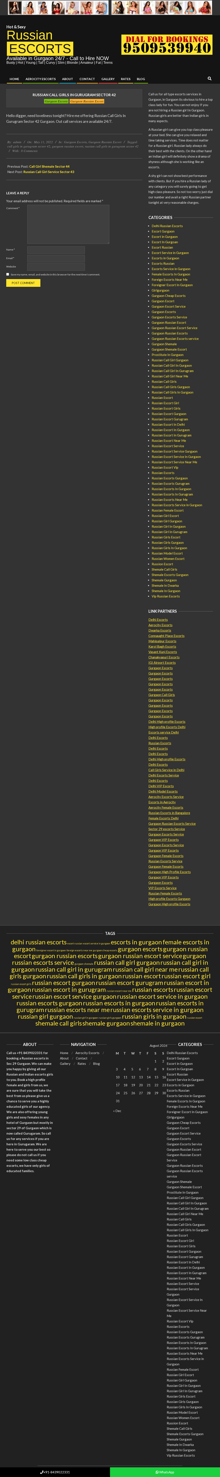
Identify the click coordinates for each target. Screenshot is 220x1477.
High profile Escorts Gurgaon (169, 899)
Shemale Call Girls (164, 569)
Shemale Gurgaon (164, 580)
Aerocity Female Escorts (165, 807)
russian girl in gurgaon (86, 1017)
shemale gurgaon (106, 1023)
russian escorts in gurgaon (119, 1003)
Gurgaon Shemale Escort (169, 349)
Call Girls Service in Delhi (166, 770)
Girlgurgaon (160, 290)
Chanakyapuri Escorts (164, 657)
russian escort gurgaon (63, 982)
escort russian (74, 943)
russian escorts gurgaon (49, 1003)
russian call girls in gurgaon (84, 976)
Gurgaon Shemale (164, 344)
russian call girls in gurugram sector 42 (112, 146)
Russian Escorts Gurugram (170, 483)
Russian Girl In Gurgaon (169, 526)
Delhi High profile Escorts (166, 721)
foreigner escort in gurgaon (51, 950)
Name (10, 249)
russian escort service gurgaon (74, 996)
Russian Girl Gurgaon (167, 521)
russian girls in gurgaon (154, 1016)
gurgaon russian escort (67, 146)
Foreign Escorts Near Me (170, 279)
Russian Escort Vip (165, 467)
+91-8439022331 (56, 1472)
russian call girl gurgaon (127, 962)
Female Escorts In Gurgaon (171, 274)
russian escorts (152, 989)
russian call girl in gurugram (73, 969)
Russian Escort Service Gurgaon (174, 451)
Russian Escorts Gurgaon (170, 478)
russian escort (141, 976)
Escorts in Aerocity (162, 802)
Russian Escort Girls (166, 408)
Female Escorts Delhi (163, 818)
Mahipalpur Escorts (162, 641)
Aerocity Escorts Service (166, 797)
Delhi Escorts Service (163, 775)
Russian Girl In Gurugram (169, 532)
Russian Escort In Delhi (168, 424)
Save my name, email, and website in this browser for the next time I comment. (55, 274)
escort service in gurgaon (96, 943)
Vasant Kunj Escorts (162, 652)
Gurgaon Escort (163, 301)
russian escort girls (21, 984)
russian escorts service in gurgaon (157, 1009)
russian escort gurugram (129, 982)
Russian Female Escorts (165, 893)
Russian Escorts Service (165, 861)
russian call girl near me (145, 969)
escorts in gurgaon (136, 942)
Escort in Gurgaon (165, 237)
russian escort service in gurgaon (162, 996)
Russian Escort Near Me (169, 440)
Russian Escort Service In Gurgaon (176, 457)
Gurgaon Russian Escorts (170, 333)
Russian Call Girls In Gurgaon (172, 392)
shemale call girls (58, 1023)
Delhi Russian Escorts (167, 226)
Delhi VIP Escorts (161, 786)
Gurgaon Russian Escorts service (175, 338)
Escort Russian (162, 247)
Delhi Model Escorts (163, 791)
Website (11, 266)
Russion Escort (162, 564)
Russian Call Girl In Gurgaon (172, 365)
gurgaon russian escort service (140, 955)
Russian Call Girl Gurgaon (170, 360)
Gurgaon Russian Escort (86, 101)
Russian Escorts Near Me (170, 499)
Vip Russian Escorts (166, 596)
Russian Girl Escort (165, 516)
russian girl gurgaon (45, 1016)
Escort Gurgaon (163, 231)
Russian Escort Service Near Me (174, 462)
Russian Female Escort (168, 510)
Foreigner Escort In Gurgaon (172, 285)
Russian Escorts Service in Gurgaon (177, 505)
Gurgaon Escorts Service (169, 317)
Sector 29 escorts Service (166, 829)
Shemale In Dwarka (165, 585)
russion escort (194, 1017)
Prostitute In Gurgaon (167, 355)
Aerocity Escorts (160, 625)
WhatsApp (166, 1472)
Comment (13, 208)
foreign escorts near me (79, 950)
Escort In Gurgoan (165, 242)
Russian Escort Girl (165, 403)
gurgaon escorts (140, 949)
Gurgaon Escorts (56, 101)
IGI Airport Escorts (162, 662)
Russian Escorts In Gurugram (172, 494)
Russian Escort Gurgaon (169, 414)
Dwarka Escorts (159, 630)
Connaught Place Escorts (166, 636)
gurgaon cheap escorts (105, 950)
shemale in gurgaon (158, 1023)
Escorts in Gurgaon (165, 258)
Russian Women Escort (168, 559)
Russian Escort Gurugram (170, 419)
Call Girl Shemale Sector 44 (49, 166)
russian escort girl (186, 976)
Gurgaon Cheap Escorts (169, 296)
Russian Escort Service (168, 446)
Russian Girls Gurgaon (168, 542)
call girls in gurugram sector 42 (28, 146)
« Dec (117, 1111)
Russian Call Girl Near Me (170, 376)
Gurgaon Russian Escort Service (174, 328)
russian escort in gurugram (69, 989)
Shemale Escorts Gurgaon (170, 575)
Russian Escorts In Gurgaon (171, 489)
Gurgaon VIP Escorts (163, 840)
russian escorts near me (77, 1009)
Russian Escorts (163, 473)
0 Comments (29, 151)
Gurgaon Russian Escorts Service (172, 823)
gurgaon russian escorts (65, 955)
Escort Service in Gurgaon (170, 253)
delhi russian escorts (39, 942)
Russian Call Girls (164, 381)
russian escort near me (119, 990)
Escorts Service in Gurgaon (171, 269)
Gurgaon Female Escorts (165, 856)
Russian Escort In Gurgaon (171, 430)
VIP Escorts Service (162, 888)
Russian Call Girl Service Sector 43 (48, 172)
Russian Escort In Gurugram (171, 435)
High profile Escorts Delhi (166, 727)
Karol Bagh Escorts (162, 646)
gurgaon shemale (84, 963)
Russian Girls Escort (166, 537)
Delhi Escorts (158, 619)
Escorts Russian (163, 263)
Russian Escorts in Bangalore (169, 813)
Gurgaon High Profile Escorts (169, 872)
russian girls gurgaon (110, 1017)
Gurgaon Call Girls (161, 695)
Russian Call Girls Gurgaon (171, 387)
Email (10, 258)
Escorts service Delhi (163, 732)
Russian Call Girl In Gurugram (173, 371)
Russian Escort (162, 398)
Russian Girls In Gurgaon (169, 548)
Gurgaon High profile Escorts (169, 904)
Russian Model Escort (167, 553)
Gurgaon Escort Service (169, 306)
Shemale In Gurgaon (166, 591)
